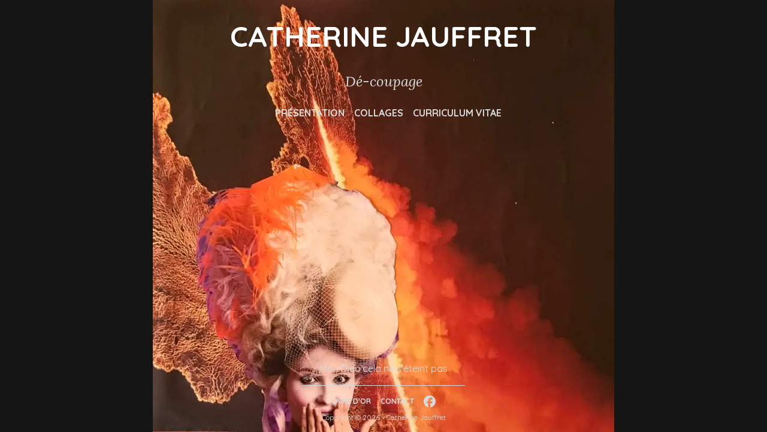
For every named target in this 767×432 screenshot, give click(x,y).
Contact (397, 401)
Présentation (310, 113)
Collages (378, 113)
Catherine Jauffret (383, 36)
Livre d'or (351, 401)
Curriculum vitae (457, 113)
